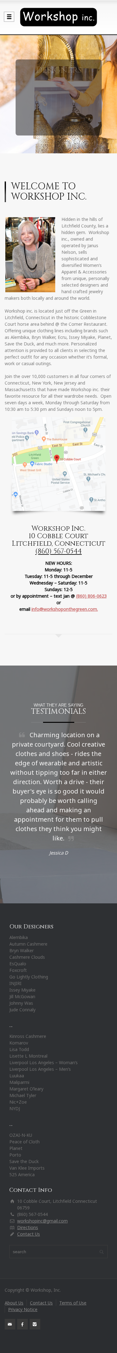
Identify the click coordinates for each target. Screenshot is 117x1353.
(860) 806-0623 (91, 596)
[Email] (10, 1324)
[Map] (58, 464)
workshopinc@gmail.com (42, 1221)
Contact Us (28, 1234)
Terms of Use (72, 1303)
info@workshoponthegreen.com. (65, 609)
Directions (27, 1227)
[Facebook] (22, 1324)
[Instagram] (35, 1324)
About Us (14, 1303)
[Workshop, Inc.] (58, 17)
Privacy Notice (22, 1309)
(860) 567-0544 (58, 551)
